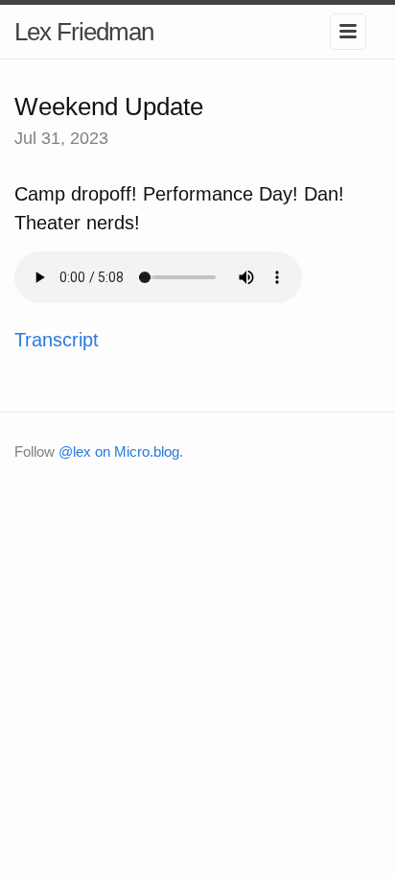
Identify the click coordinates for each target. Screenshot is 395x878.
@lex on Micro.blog (118, 451)
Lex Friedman (83, 31)
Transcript (56, 339)
